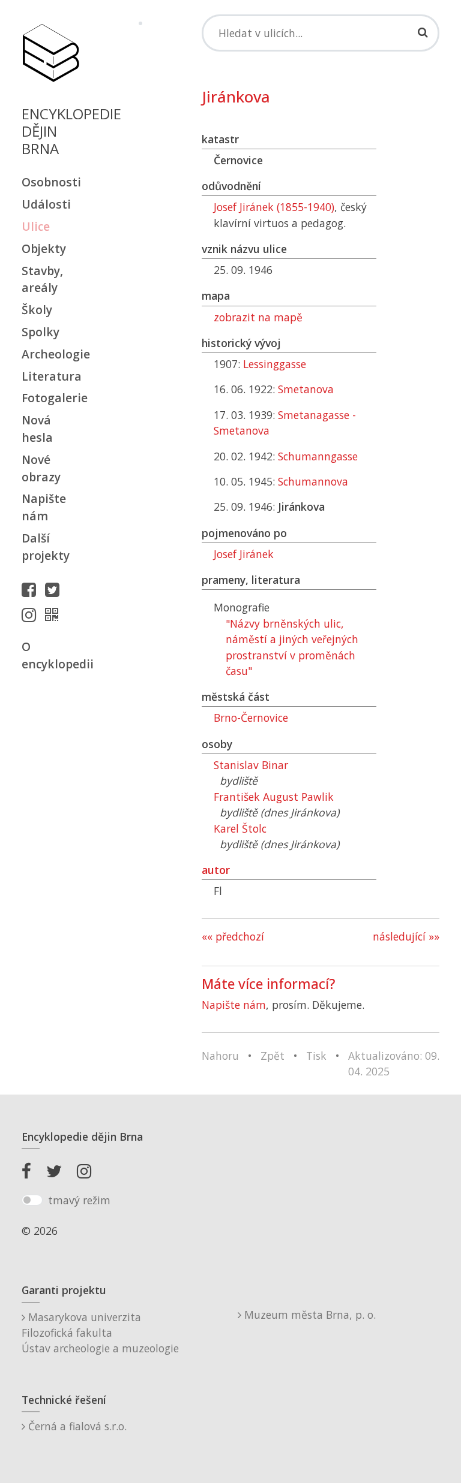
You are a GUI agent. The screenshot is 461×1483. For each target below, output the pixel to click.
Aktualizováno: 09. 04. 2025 (393, 1063)
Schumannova (313, 481)
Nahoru (220, 1055)
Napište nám (44, 507)
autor (216, 870)
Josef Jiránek (244, 554)
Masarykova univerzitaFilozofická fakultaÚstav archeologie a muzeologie (100, 1333)
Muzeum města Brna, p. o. (308, 1314)
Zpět (273, 1055)
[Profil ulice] (54, 614)
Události (46, 204)
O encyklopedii (50, 655)
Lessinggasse (274, 364)
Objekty (44, 248)
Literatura (50, 376)
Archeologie (50, 354)
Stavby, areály (42, 279)
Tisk (316, 1055)
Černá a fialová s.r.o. (76, 1426)
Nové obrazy (41, 468)
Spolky (40, 332)
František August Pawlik (274, 796)
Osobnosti (50, 182)
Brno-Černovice (251, 717)
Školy (37, 310)
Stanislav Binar (251, 765)
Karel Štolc (240, 828)
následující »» (406, 936)
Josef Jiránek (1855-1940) (274, 207)
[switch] (32, 1200)
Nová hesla (37, 428)
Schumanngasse (318, 456)
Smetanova (306, 389)
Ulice (36, 226)
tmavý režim (79, 1200)
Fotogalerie (50, 398)
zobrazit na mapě (258, 317)
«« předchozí (233, 936)
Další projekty (46, 546)
